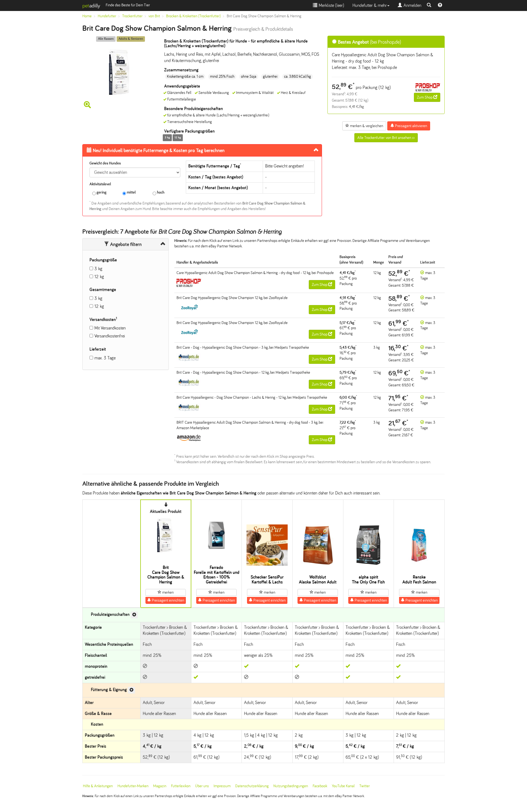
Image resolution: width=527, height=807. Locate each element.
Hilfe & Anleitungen (98, 786)
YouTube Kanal (343, 786)
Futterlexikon (180, 786)
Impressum (222, 786)
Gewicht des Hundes (105, 163)
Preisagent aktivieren (410, 126)
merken (167, 592)
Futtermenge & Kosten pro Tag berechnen (159, 150)
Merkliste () (330, 5)
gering (101, 192)
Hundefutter (107, 16)
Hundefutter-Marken (132, 786)
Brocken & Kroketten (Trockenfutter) (193, 16)
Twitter (364, 786)
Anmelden (411, 5)
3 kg (98, 268)
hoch (160, 192)
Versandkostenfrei (109, 336)
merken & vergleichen (366, 126)
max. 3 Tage (105, 358)
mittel (131, 192)
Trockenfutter (132, 16)
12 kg (99, 276)
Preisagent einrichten (167, 600)
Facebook (320, 786)
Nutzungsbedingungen (290, 786)
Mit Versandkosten (110, 328)
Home (87, 16)
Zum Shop (425, 97)
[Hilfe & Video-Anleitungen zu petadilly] (440, 5)
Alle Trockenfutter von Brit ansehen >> (386, 138)
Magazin (159, 786)
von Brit (154, 16)
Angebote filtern (125, 244)
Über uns (202, 786)
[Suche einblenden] (429, 5)
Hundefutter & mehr (369, 5)
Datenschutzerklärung (252, 786)
